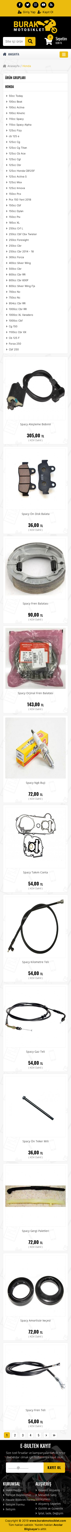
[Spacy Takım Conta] (35, 837)
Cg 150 (12, 326)
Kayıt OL (54, 1467)
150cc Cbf (14, 205)
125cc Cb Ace (17, 153)
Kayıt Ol (47, 12)
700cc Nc (14, 291)
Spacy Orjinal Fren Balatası (35, 693)
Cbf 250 (13, 349)
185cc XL (14, 222)
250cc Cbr (14, 245)
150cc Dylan (15, 211)
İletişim (10, 1509)
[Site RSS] (51, 5)
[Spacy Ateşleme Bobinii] (35, 389)
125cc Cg (14, 141)
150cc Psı (14, 216)
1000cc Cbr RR (17, 309)
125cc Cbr (14, 165)
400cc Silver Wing (19, 263)
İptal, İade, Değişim (50, 1513)
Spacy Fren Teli (36, 1410)
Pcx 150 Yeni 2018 (19, 199)
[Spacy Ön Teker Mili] (35, 1106)
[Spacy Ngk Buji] (35, 748)
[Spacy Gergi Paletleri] (35, 1196)
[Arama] (30, 41)
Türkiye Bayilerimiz (18, 1495)
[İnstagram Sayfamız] (35, 5)
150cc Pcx (14, 193)
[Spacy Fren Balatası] (35, 568)
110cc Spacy (16, 118)
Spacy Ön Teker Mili (35, 1141)
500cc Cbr (14, 268)
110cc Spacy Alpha (19, 124)
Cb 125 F (14, 337)
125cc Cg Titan (17, 147)
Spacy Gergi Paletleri (35, 1231)
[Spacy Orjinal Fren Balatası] (35, 658)
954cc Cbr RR (16, 303)
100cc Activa (16, 107)
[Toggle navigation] (64, 54)
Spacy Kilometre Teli (35, 962)
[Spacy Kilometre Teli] (35, 927)
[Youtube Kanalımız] (43, 5)
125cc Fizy (15, 130)
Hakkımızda (13, 1490)
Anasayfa (13, 54)
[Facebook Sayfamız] (20, 5)
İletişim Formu (15, 1504)
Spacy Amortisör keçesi (35, 1320)
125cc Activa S (17, 176)
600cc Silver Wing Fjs (21, 286)
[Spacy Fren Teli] (35, 1375)
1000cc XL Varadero (20, 314)
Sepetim (61, 39)
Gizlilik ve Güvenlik (50, 1508)
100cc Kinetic (16, 113)
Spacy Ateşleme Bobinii (35, 424)
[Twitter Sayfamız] (28, 5)
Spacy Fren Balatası (35, 603)
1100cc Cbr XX (17, 332)
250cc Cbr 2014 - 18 (21, 251)
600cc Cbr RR (16, 274)
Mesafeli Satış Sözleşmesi (46, 1497)
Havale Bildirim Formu (20, 1500)
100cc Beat (15, 101)
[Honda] (35, 26)
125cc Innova (16, 188)
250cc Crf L (15, 228)
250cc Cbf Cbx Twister (22, 234)
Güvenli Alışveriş (48, 1490)
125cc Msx (15, 182)
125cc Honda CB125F (21, 170)
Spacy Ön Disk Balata (36, 514)
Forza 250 (14, 343)
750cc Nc (14, 297)
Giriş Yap (29, 12)
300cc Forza (16, 257)
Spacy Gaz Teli (35, 1051)
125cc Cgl (14, 159)
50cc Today (15, 95)
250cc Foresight (18, 239)
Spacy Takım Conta (35, 872)
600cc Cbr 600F (18, 280)
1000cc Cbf (15, 320)
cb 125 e (13, 136)
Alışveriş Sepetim (49, 1504)
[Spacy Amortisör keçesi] (35, 1285)
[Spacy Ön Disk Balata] (35, 479)
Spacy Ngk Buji (35, 783)
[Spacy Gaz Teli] (35, 1016)
